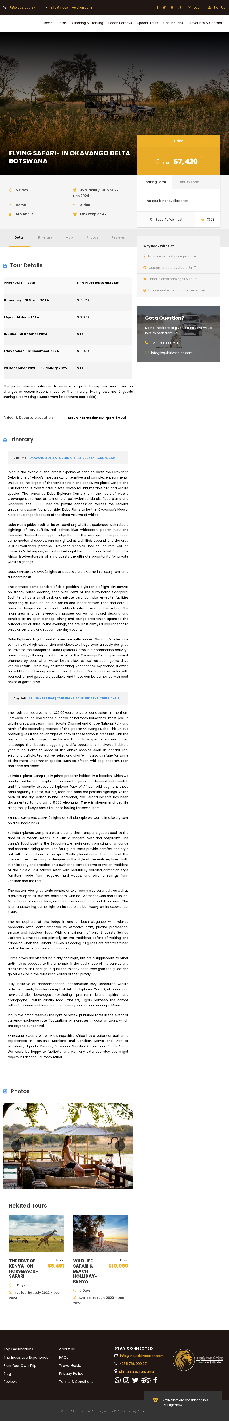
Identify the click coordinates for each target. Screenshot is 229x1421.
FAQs (63, 1357)
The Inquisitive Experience (26, 1357)
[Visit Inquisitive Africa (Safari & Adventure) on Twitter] (135, 1381)
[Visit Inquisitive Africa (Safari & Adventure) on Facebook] (155, 1381)
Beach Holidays (120, 23)
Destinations (173, 23)
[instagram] (179, 7)
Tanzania (146, 1371)
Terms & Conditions (76, 1381)
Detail (20, 237)
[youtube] (172, 7)
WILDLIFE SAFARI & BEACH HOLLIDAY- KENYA (85, 1271)
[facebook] (157, 7)
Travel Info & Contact (205, 23)
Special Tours (147, 23)
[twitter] (164, 7)
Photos (92, 237)
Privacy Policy (71, 1373)
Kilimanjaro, (129, 1371)
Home (47, 23)
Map (69, 237)
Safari (62, 23)
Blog (7, 1373)
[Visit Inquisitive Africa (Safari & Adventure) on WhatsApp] (117, 1381)
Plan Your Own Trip (19, 1365)
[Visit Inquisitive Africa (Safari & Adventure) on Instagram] (126, 1381)
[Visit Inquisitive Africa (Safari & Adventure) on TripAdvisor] (146, 1381)
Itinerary (45, 237)
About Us (67, 1349)
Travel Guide (70, 1365)
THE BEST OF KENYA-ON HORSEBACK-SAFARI (23, 1268)
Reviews (118, 237)
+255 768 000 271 (23, 7)
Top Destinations (18, 1349)
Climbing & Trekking (87, 23)
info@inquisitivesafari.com (71, 7)
